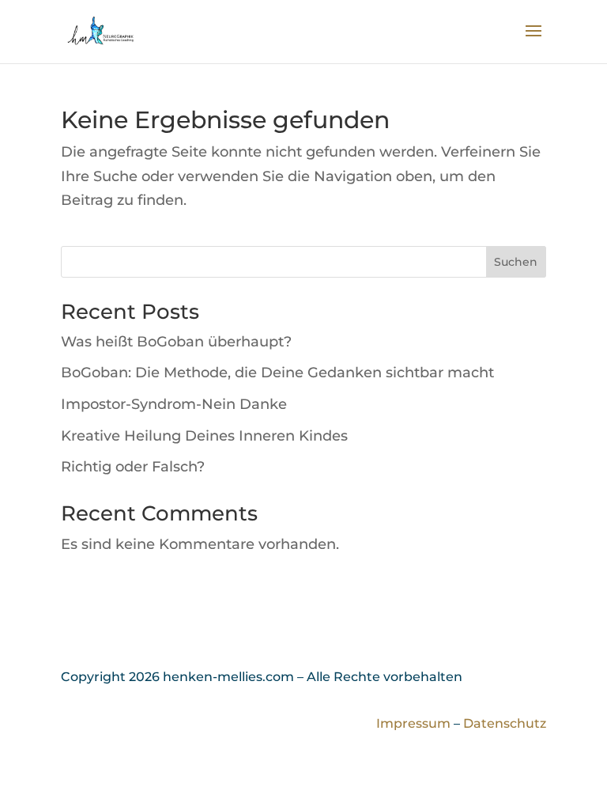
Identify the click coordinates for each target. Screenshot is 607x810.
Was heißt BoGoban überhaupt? (176, 341)
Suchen (515, 262)
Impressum (413, 723)
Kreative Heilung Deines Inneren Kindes (204, 436)
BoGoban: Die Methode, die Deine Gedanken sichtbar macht (277, 372)
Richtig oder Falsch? (133, 466)
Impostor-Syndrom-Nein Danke (174, 404)
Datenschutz (504, 723)
